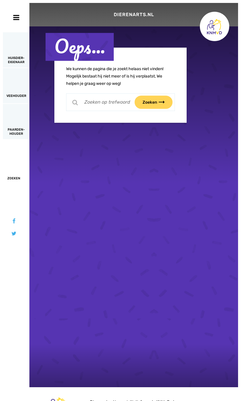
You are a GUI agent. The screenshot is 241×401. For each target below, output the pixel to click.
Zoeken (150, 102)
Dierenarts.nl (134, 14)
